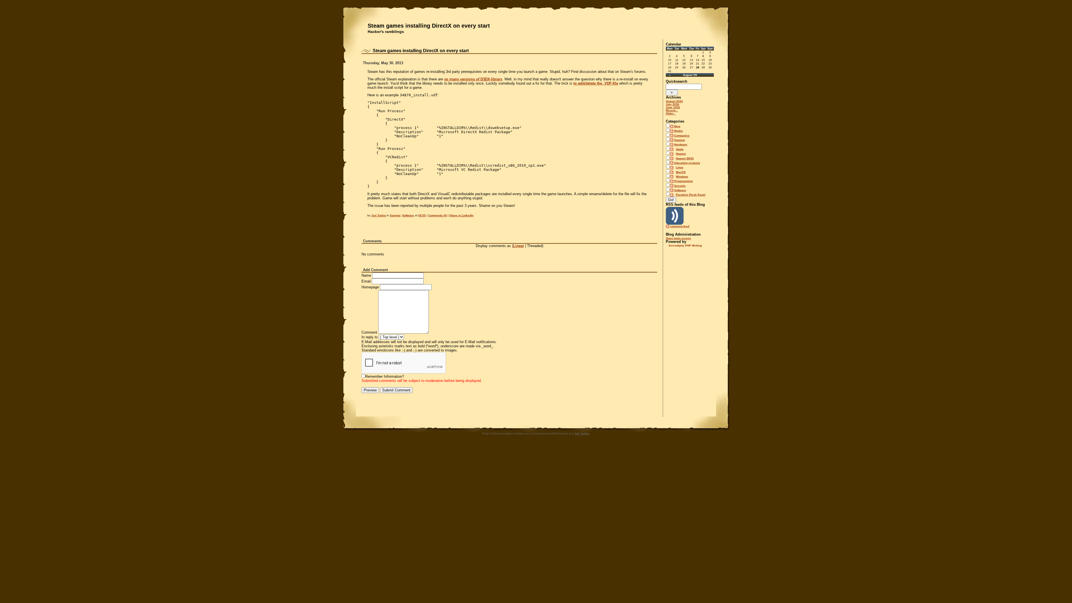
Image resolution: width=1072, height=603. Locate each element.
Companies (682, 135)
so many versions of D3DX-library (473, 79)
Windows (682, 176)
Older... (671, 113)
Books (678, 130)
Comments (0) (437, 215)
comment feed (679, 226)
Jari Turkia (378, 215)
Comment (369, 332)
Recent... (672, 110)
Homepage (370, 287)
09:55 (422, 215)
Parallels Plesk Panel (690, 194)
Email (366, 281)
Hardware (680, 144)
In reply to (370, 337)
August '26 (690, 74)
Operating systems (687, 162)
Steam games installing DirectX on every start (429, 26)
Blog (677, 126)
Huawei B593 (685, 158)
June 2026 (673, 107)
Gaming (395, 215)
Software (408, 215)
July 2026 (672, 104)
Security (680, 185)
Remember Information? (384, 376)
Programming (683, 181)
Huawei (681, 153)
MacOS (681, 172)
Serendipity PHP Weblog (685, 245)
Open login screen (678, 238)
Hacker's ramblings (386, 31)
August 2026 (674, 101)
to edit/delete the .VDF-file (595, 83)
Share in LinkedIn (461, 215)
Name (366, 275)
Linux (679, 167)
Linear (518, 246)
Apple (680, 149)
